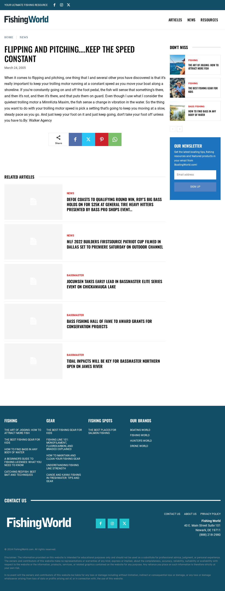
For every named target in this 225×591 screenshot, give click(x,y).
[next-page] (179, 129)
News (24, 37)
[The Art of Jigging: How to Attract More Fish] (177, 65)
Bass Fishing (196, 106)
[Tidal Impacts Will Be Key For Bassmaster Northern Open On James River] (33, 361)
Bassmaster (75, 275)
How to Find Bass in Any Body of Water (202, 113)
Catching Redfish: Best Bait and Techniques (20, 473)
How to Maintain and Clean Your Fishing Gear (63, 457)
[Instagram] (61, 4)
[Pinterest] (101, 139)
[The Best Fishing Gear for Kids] (177, 88)
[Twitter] (68, 4)
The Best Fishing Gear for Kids (203, 89)
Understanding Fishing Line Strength (62, 467)
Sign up (195, 186)
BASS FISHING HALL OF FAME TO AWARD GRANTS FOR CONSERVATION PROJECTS (109, 323)
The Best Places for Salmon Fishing (102, 431)
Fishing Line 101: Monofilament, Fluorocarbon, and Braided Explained (59, 444)
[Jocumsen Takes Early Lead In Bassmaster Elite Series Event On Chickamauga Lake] (33, 281)
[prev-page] (172, 129)
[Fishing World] (26, 20)
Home (8, 37)
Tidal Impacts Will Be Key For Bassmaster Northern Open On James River (113, 363)
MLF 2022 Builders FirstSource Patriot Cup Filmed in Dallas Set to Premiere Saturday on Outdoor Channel (115, 244)
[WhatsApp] (115, 139)
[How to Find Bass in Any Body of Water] (177, 111)
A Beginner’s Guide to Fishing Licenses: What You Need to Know (23, 462)
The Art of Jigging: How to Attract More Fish (203, 66)
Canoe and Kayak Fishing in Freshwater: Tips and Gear (63, 478)
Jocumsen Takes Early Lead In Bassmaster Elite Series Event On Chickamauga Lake (114, 283)
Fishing (193, 60)
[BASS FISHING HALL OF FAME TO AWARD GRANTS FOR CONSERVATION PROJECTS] (33, 321)
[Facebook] (54, 4)
